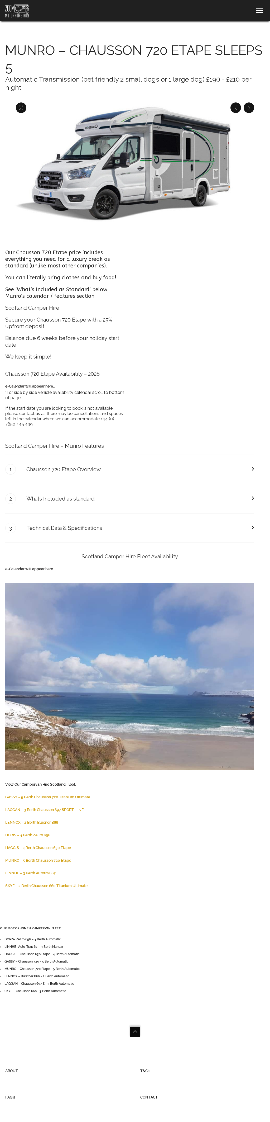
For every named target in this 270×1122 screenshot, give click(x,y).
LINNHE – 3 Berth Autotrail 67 (30, 873)
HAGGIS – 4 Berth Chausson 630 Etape (38, 848)
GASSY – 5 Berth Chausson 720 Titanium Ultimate (47, 797)
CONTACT (149, 1097)
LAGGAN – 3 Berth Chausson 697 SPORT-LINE (44, 810)
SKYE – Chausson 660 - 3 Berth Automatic (35, 991)
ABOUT (11, 1071)
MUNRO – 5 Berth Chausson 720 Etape (38, 860)
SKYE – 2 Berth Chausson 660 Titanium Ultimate (46, 886)
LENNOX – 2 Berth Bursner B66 (31, 822)
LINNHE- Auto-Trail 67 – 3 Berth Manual (33, 947)
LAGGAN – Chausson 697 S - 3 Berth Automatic (39, 984)
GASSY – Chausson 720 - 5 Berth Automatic (36, 961)
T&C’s (145, 1071)
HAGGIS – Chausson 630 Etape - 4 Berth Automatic (42, 954)
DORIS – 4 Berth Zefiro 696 (27, 835)
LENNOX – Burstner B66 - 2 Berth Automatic (36, 976)
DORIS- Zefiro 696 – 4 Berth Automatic (32, 939)
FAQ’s (10, 1097)
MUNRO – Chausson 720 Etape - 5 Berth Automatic (42, 969)
